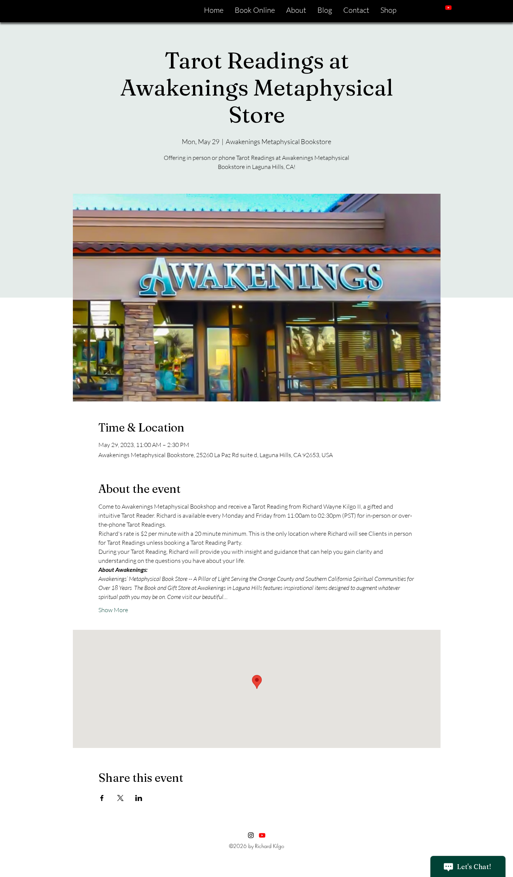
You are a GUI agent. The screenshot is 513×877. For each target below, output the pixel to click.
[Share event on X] (120, 798)
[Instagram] (459, 7)
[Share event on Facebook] (102, 798)
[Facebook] (471, 7)
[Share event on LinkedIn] (138, 798)
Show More (113, 610)
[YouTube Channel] (262, 835)
